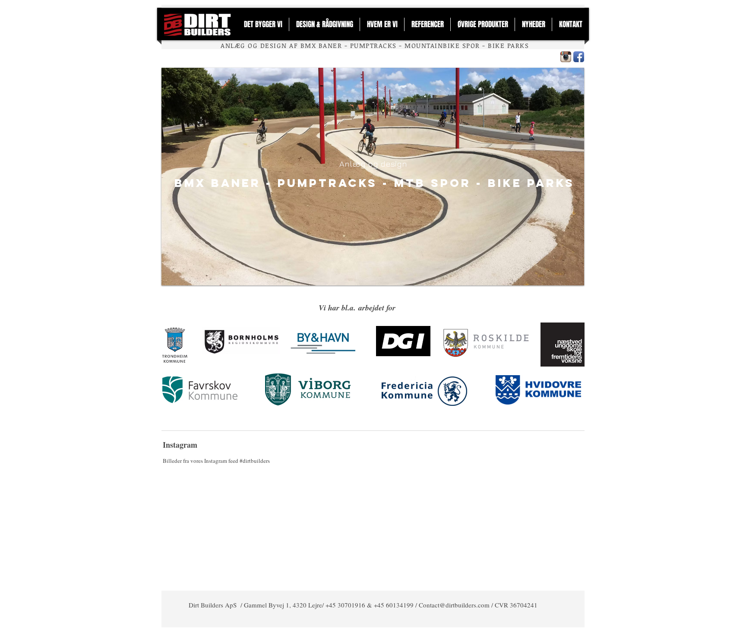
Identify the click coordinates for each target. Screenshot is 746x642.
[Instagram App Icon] (565, 56)
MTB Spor (432, 183)
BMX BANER (217, 183)
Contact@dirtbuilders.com (454, 605)
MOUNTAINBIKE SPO (440, 45)
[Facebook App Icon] (578, 56)
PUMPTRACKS (327, 183)
